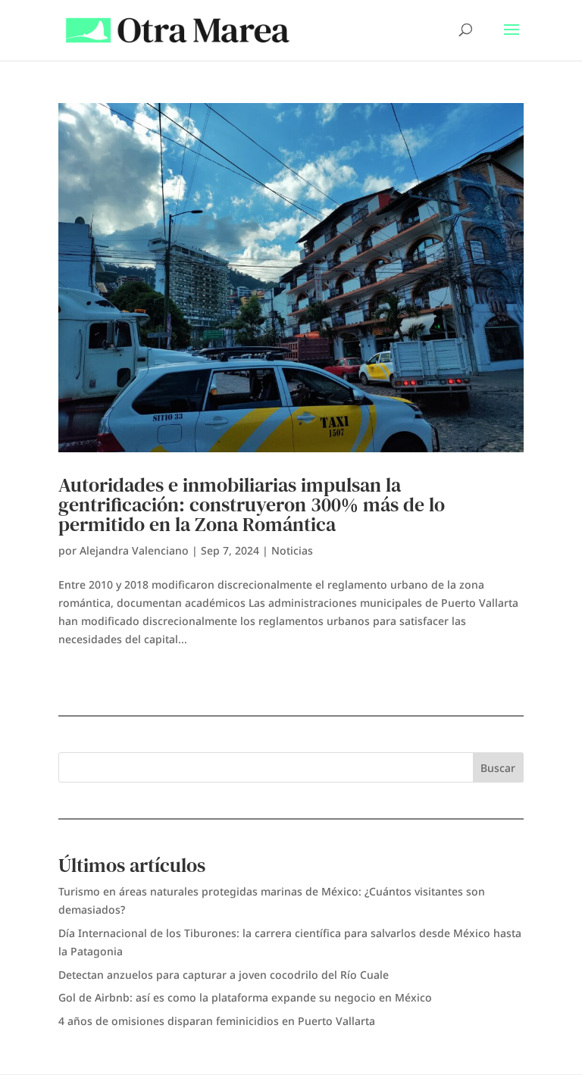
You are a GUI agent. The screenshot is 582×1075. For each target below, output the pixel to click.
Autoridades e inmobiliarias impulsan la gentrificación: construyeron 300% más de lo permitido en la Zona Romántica (251, 504)
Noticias (292, 550)
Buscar (497, 768)
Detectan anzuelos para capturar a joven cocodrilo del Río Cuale (223, 974)
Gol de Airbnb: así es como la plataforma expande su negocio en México (245, 997)
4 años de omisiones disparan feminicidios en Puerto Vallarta (216, 1021)
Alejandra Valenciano (134, 550)
